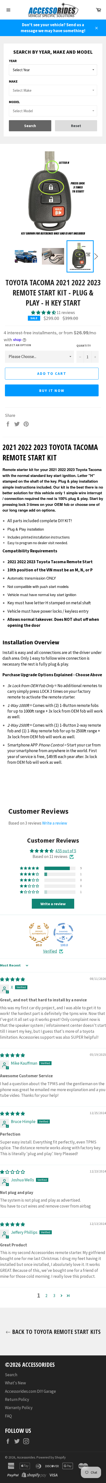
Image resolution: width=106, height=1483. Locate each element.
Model (14, 102)
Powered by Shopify (51, 1457)
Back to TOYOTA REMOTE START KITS (56, 1331)
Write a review (54, 823)
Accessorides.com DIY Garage (30, 1391)
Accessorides (26, 1457)
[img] (12, 979)
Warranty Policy (19, 1407)
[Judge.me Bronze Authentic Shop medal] (39, 933)
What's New (15, 1383)
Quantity (83, 345)
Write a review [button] (53, 903)
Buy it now (52, 390)
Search (11, 1374)
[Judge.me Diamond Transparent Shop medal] (63, 933)
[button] (44, 312)
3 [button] (54, 1295)
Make (13, 81)
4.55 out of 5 (65, 851)
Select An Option (18, 345)
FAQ (8, 1416)
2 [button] (46, 1295)
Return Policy (17, 1399)
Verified (50, 951)
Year (13, 61)
